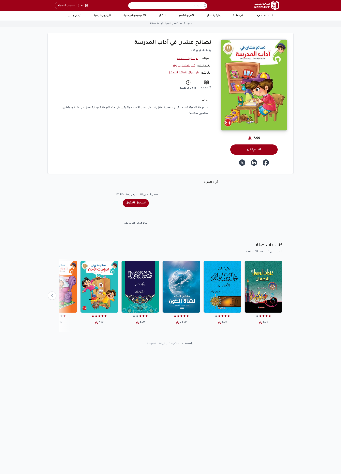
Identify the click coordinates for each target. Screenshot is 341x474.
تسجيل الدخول (66, 5)
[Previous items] (52, 295)
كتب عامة (239, 15)
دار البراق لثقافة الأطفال (183, 73)
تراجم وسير (75, 15)
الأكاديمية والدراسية (135, 15)
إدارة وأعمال (213, 15)
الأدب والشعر (186, 15)
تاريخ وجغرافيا (102, 15)
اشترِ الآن (254, 149)
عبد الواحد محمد (187, 58)
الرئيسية (189, 344)
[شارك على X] (242, 162)
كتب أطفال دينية (184, 65)
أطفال (162, 15)
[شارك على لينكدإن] (254, 162)
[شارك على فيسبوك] (266, 162)
